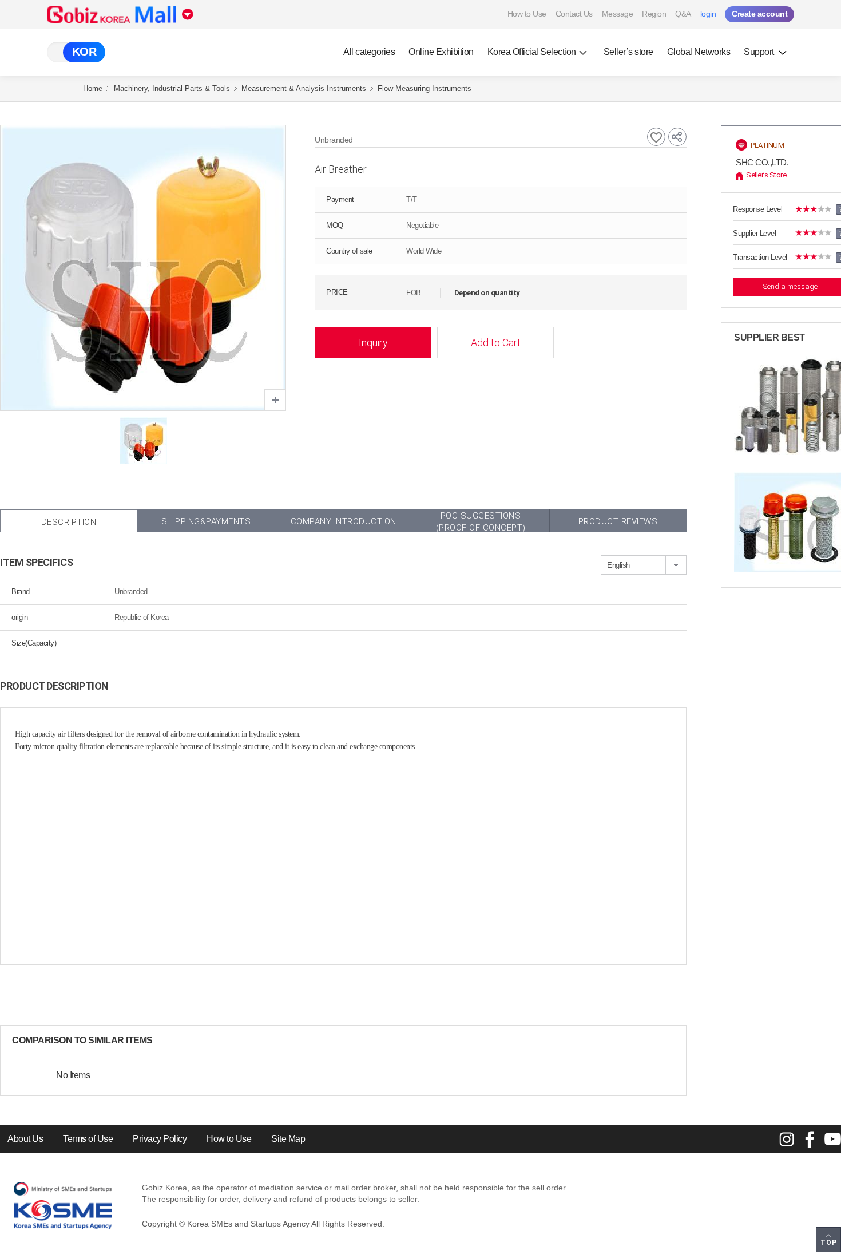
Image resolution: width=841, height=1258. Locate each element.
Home (92, 88)
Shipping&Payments (206, 521)
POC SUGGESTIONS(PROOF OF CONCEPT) (481, 521)
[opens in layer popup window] (275, 400)
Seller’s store (628, 52)
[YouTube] (832, 1139)
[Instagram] (786, 1139)
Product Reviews (618, 521)
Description (69, 522)
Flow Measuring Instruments (424, 88)
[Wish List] (656, 137)
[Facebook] (809, 1139)
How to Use (526, 13)
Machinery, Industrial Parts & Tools (172, 88)
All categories (369, 52)
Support (760, 52)
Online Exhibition (441, 52)
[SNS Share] (677, 137)
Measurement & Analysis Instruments (303, 88)
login (708, 13)
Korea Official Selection (531, 52)
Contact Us (574, 13)
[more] (162, 1040)
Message (617, 13)
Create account (759, 13)
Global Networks (699, 52)
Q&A (683, 13)
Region (654, 13)
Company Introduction (343, 521)
